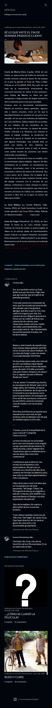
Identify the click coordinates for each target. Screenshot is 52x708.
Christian (16, 283)
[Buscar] (46, 4)
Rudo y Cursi (14, 677)
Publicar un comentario (16, 557)
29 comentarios (20, 682)
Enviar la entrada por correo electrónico (29, 265)
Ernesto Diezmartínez (21, 537)
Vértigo (9, 9)
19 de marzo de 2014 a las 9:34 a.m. (26, 551)
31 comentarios (20, 622)
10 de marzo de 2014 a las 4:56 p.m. (26, 529)
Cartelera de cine (19, 269)
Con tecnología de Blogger (28, 699)
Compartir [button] (8, 265)
